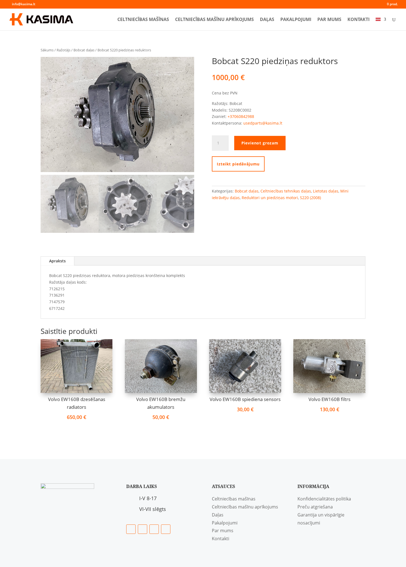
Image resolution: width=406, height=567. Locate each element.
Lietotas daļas (325, 191)
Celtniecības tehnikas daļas (285, 191)
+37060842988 (241, 116)
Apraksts (57, 260)
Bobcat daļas (83, 50)
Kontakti (358, 19)
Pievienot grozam (259, 143)
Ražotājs (63, 50)
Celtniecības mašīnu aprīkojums (214, 19)
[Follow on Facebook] (131, 529)
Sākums (47, 50)
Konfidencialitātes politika (324, 499)
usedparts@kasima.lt (262, 123)
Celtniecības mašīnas (143, 19)
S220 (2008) (310, 197)
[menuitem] (381, 23)
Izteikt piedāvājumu (238, 164)
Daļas (267, 19)
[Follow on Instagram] (154, 529)
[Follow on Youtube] (165, 529)
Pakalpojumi (295, 19)
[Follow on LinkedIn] (142, 529)
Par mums (329, 19)
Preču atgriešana (315, 507)
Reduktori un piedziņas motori (270, 197)
